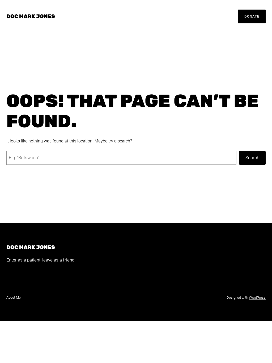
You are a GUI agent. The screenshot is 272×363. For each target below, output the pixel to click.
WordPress (257, 297)
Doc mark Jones (30, 16)
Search (252, 157)
